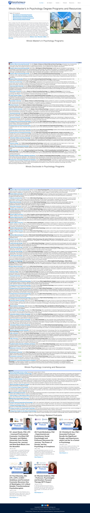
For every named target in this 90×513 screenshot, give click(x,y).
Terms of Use (36, 511)
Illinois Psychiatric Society (16, 379)
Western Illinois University (16, 79)
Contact (58, 509)
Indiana (45, 36)
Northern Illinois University (16, 209)
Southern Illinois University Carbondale (19, 146)
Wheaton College (14, 271)
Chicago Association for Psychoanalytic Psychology (22, 408)
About (53, 509)
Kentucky (11, 38)
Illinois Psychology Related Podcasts (21, 19)
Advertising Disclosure (59, 511)
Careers (36, 509)
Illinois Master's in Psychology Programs (22, 14)
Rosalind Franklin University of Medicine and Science (22, 155)
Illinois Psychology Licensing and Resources (23, 17)
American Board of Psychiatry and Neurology (21, 373)
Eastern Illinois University (16, 109)
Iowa (36, 36)
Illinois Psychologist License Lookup (18, 372)
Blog (50, 509)
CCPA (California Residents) (46, 511)
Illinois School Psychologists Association (19, 398)
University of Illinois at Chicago (17, 300)
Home (31, 509)
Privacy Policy (29, 511)
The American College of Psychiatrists (19, 387)
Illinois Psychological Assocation (17, 392)
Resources (41, 509)
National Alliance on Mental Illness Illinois (20, 395)
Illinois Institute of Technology (17, 305)
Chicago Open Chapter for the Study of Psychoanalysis (23, 411)
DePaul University (14, 105)
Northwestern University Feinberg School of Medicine (23, 159)
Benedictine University (15, 100)
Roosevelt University (15, 113)
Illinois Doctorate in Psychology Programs (23, 16)
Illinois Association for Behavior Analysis (19, 384)
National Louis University (16, 81)
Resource (11, 370)
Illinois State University (15, 91)
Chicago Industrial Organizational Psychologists (21, 402)
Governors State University (16, 86)
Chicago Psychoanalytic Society (17, 405)
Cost (79, 62)
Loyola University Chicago (16, 243)
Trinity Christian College (16, 95)
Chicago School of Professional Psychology (20, 121)
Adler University (14, 150)
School (10, 62)
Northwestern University (16, 352)
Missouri (32, 36)
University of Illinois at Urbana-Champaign (20, 137)
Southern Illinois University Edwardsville (19, 64)
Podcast (46, 509)
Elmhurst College (14, 143)
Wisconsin (40, 36)
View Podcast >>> (13, 458)
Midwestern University (15, 348)
